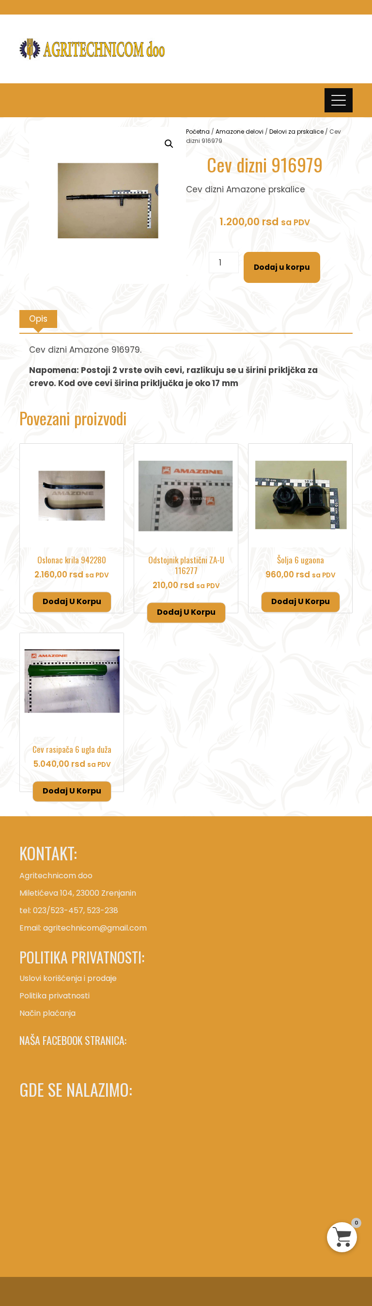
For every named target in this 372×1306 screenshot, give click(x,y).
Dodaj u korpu (282, 267)
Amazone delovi (240, 131)
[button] (169, 144)
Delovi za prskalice (296, 131)
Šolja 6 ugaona (300, 560)
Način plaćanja (47, 1013)
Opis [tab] (38, 319)
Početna (198, 131)
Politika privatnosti (54, 995)
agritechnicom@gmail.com (95, 927)
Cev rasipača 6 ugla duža (71, 749)
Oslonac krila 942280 (71, 560)
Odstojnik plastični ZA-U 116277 (186, 565)
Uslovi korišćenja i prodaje (68, 978)
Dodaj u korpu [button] (72, 601)
